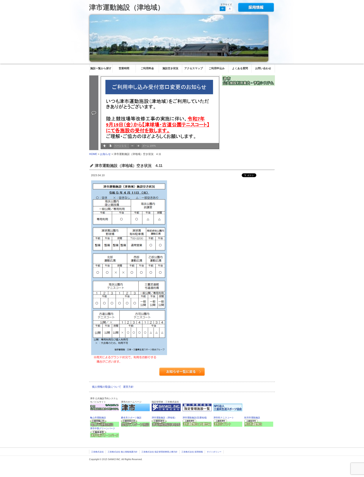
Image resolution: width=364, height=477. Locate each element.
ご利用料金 (147, 68)
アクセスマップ (193, 68)
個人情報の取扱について (106, 386)
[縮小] (132, 146)
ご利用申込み (217, 68)
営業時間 (124, 68)
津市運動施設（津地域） (126, 7)
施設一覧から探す (100, 68)
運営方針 (128, 386)
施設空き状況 (170, 68)
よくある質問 (240, 68)
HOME (93, 154)
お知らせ (105, 154)
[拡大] (138, 146)
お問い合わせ (263, 68)
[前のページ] (104, 146)
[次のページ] (110, 146)
